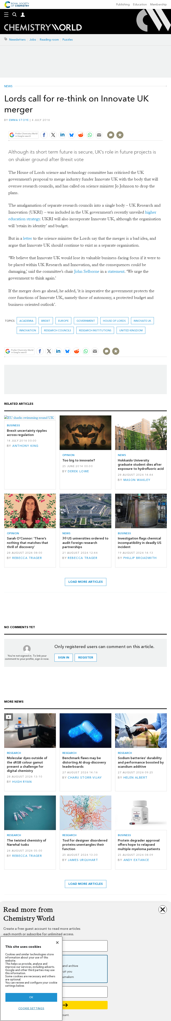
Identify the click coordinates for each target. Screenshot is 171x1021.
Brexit (45, 320)
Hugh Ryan (22, 782)
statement (116, 271)
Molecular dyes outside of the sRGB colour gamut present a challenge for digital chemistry (27, 764)
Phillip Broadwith (140, 558)
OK (31, 997)
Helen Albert (135, 777)
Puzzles (68, 39)
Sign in (63, 657)
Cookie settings (31, 1008)
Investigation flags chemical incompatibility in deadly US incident (139, 542)
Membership (158, 4)
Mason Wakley (137, 480)
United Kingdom (131, 330)
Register (85, 657)
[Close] (57, 942)
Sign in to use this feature (142, 125)
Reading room (49, 39)
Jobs (32, 39)
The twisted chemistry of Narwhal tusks (26, 842)
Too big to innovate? (78, 460)
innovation (27, 330)
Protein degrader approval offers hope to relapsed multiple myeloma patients (139, 844)
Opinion (68, 455)
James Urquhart (83, 860)
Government (86, 320)
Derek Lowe (78, 471)
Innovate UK (142, 320)
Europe (63, 320)
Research (14, 753)
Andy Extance (136, 860)
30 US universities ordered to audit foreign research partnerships (85, 542)
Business (13, 425)
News (8, 86)
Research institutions (95, 330)
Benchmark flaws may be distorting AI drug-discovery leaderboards (84, 762)
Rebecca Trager (27, 558)
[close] (162, 125)
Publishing (123, 4)
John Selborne (86, 271)
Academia (26, 320)
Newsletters (17, 39)
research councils (57, 330)
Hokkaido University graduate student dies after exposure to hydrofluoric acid (141, 464)
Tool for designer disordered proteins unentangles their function (84, 844)
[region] (31, 978)
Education (140, 4)
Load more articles (85, 582)
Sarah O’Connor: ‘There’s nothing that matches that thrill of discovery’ (27, 542)
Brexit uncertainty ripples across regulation (27, 433)
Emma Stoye (19, 120)
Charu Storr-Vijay (85, 777)
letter (27, 238)
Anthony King (25, 446)
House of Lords (114, 320)
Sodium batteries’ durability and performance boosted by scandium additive (141, 762)
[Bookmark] (120, 135)
